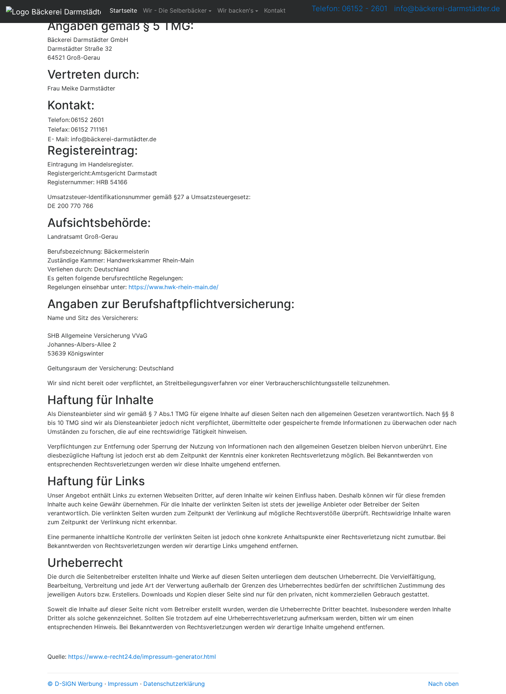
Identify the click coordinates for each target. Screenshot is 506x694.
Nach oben (443, 683)
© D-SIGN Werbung (75, 683)
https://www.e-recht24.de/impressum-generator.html (142, 656)
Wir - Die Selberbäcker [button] (175, 10)
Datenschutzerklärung (174, 683)
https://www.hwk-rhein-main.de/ (174, 287)
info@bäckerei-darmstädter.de (447, 8)
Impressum (123, 683)
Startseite (125, 10)
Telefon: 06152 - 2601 (349, 8)
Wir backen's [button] (235, 10)
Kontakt (275, 10)
